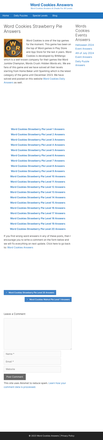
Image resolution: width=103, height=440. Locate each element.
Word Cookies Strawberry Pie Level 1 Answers (37, 129)
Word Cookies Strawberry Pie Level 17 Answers (37, 213)
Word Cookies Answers (51, 5)
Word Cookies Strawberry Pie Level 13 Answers (37, 192)
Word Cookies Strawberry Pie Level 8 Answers (38, 166)
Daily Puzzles (21, 15)
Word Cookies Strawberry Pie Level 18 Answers (37, 218)
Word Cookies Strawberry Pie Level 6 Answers (38, 155)
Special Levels (40, 15)
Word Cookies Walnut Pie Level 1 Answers (49, 299)
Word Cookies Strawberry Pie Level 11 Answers (37, 181)
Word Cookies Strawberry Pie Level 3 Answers (38, 139)
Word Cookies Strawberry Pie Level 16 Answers (37, 208)
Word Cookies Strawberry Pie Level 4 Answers (38, 144)
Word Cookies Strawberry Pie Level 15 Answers (37, 202)
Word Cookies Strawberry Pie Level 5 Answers (38, 150)
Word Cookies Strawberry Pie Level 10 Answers (37, 176)
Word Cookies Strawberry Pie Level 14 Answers (37, 197)
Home (6, 15)
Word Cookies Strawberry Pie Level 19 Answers (37, 223)
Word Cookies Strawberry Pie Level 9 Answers (38, 171)
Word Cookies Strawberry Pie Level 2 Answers (38, 134)
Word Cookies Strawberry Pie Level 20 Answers (37, 229)
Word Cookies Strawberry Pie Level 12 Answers (37, 187)
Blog (55, 15)
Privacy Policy (67, 435)
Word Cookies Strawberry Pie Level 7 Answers (38, 160)
